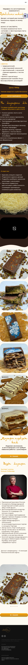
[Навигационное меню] (26, 2)
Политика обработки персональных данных (10, 658)
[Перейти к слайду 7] (17, 606)
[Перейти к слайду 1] (10, 606)
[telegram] (5, 636)
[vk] (2, 636)
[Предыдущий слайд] (1, 584)
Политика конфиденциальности (7, 657)
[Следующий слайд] (27, 584)
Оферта (2, 659)
